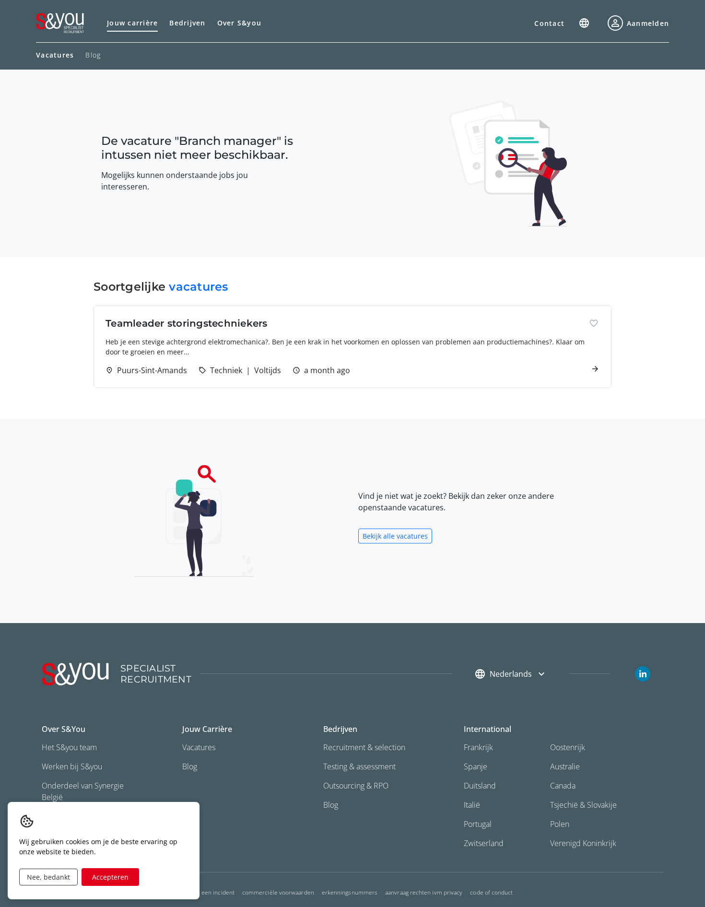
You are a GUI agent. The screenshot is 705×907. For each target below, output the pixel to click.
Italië (472, 805)
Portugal (478, 824)
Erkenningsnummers (349, 892)
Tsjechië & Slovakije (583, 805)
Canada (563, 785)
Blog (93, 54)
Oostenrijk (567, 747)
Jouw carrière (132, 22)
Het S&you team (69, 747)
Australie (565, 766)
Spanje (475, 766)
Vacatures (198, 747)
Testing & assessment (359, 766)
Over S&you (239, 22)
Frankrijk (478, 747)
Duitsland (480, 785)
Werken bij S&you (72, 766)
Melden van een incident (202, 892)
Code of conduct (491, 892)
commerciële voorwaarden (278, 892)
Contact (549, 23)
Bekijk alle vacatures (395, 536)
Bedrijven (187, 22)
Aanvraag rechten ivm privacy (423, 892)
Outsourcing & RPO (355, 785)
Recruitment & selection (364, 747)
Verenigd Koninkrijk (583, 843)
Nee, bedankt (48, 877)
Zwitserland (484, 843)
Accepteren (110, 877)
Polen (559, 824)
